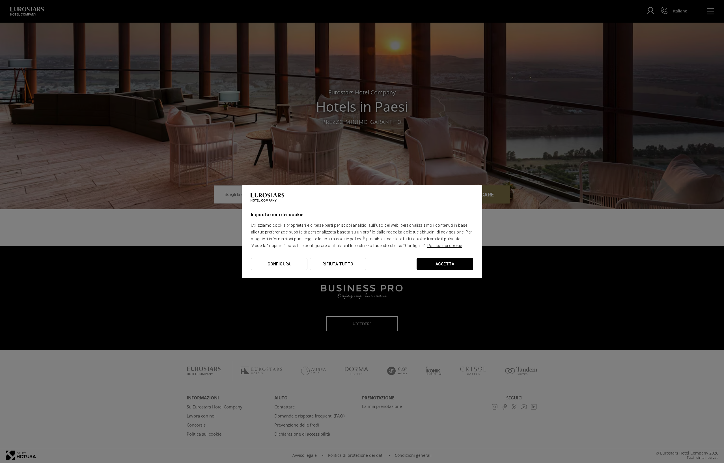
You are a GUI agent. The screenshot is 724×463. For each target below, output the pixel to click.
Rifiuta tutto (337, 264)
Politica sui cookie (444, 245)
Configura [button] (279, 264)
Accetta (445, 264)
